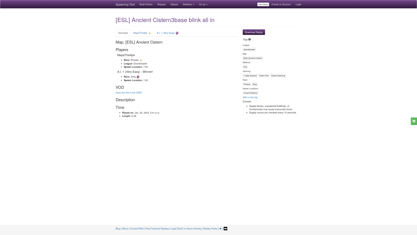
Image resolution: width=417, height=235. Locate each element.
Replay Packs (210, 228)
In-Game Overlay (192, 228)
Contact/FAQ (136, 228)
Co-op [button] (202, 4)
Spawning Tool (125, 4)
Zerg (255, 84)
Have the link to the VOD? (129, 92)
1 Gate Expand (250, 75)
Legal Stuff (176, 228)
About (125, 228)
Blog (118, 228)
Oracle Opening (278, 75)
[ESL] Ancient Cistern (253, 58)
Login (298, 4)
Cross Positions (250, 92)
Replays (161, 4)
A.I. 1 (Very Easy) (166, 32)
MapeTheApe (140, 32)
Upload (174, 4)
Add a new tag (250, 97)
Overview (123, 32)
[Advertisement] (208, 150)
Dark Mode (263, 4)
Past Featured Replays (157, 228)
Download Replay (254, 32)
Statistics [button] (188, 4)
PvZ (245, 66)
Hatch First (264, 75)
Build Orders (146, 4)
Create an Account (281, 4)
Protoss (247, 84)
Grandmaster (249, 49)
